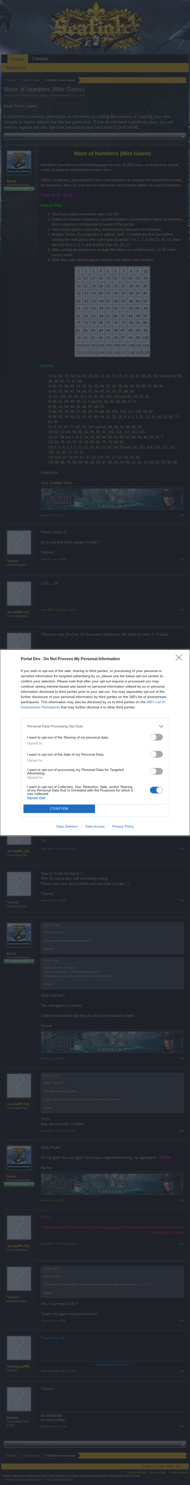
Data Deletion (67, 826)
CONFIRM (59, 808)
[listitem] (95, 726)
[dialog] (95, 743)
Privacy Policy (123, 826)
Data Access (95, 826)
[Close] (180, 659)
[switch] (156, 737)
